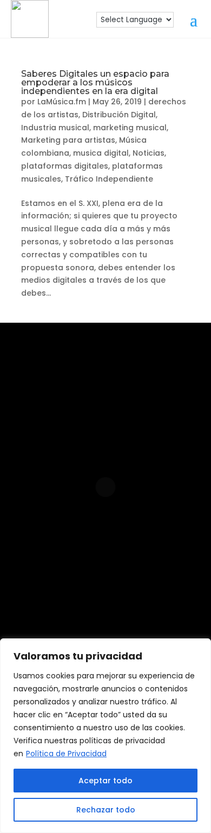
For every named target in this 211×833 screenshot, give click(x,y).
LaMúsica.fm (61, 101)
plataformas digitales (64, 166)
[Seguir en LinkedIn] (121, 571)
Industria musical (55, 127)
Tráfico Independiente (109, 179)
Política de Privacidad (66, 753)
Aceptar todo (105, 780)
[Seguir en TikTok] (88, 606)
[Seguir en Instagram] (51, 571)
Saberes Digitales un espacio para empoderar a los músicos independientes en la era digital (95, 82)
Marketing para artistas (68, 140)
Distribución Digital (119, 114)
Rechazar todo (105, 809)
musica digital (101, 153)
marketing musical (130, 127)
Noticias (148, 153)
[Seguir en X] (123, 606)
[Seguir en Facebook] (86, 571)
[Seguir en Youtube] (155, 571)
